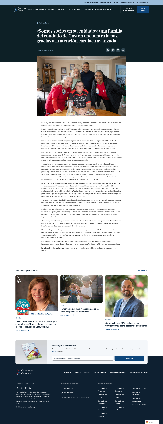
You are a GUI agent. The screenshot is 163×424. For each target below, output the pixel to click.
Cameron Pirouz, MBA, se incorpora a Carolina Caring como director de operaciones (126, 324)
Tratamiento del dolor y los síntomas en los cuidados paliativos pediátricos (79, 310)
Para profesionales (74, 9)
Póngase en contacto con (103, 9)
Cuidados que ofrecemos (36, 9)
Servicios (51, 9)
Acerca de (87, 9)
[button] (108, 50)
